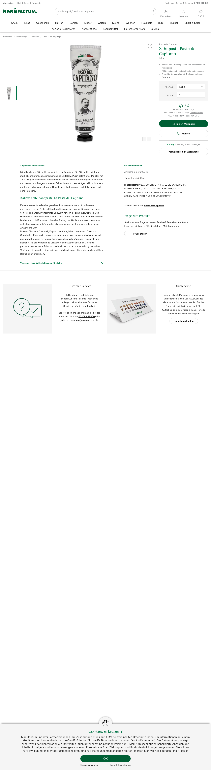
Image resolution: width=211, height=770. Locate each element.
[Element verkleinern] (144, 139)
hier (146, 750)
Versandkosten (196, 112)
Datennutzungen (143, 737)
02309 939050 (87, 316)
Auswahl (169, 86)
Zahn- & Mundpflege (51, 36)
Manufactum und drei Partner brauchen (45, 737)
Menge (170, 95)
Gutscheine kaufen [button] (183, 321)
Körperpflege (21, 36)
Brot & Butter (23, 3)
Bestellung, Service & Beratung (186, 3)
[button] (149, 46)
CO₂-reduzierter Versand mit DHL (183, 115)
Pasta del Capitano (154, 205)
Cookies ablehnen (89, 765)
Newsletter (37, 3)
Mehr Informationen (120, 765)
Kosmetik (35, 36)
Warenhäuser (9, 3)
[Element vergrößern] (149, 139)
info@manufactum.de (87, 320)
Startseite (7, 36)
